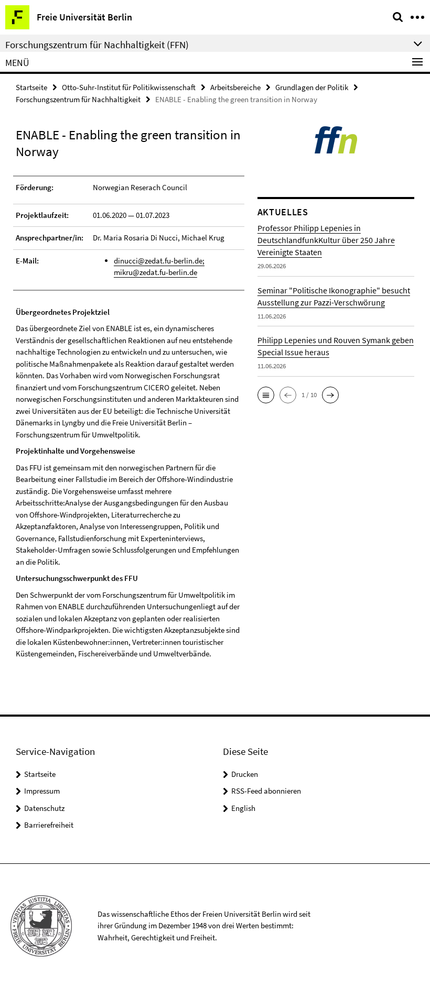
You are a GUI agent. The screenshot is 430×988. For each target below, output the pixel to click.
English (243, 808)
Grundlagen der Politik (311, 87)
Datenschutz (44, 808)
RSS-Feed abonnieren (266, 791)
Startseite (31, 87)
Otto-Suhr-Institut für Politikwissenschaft (129, 87)
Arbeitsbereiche (235, 87)
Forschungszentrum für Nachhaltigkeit (78, 99)
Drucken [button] (244, 774)
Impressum (42, 791)
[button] (265, 395)
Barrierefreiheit (48, 825)
